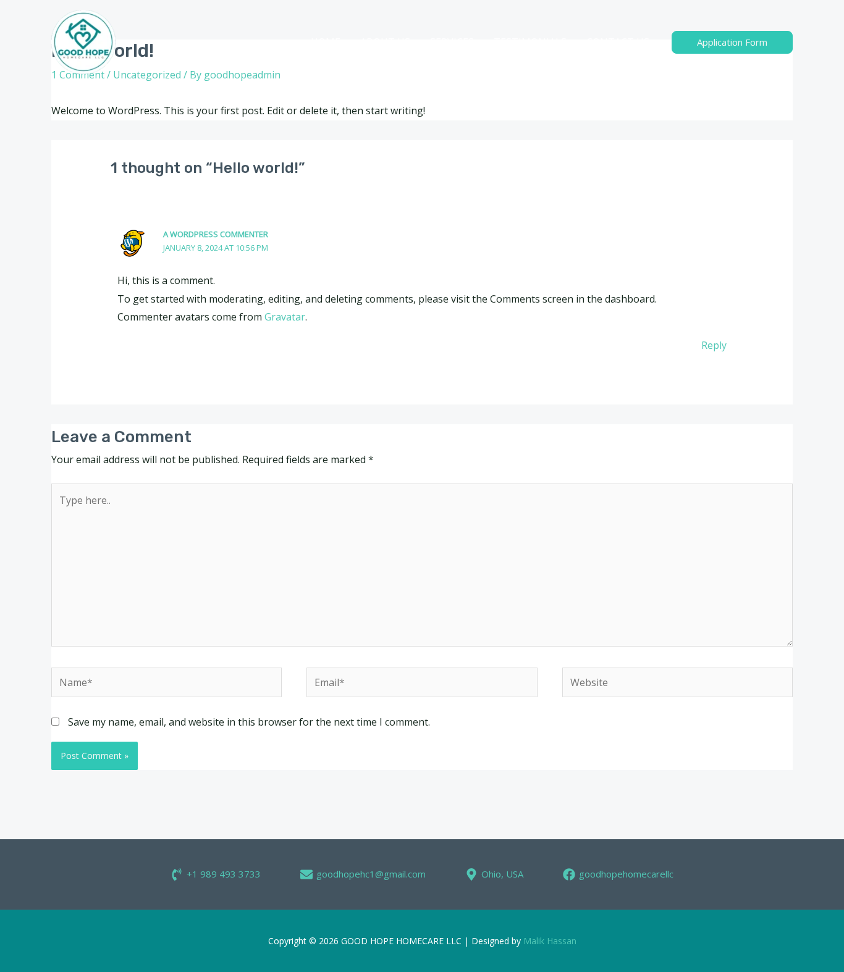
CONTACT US (617, 42)
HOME (325, 42)
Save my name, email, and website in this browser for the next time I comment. (249, 722)
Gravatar (284, 317)
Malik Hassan (549, 941)
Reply (714, 345)
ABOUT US (385, 42)
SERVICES (452, 42)
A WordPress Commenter (215, 234)
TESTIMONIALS (530, 42)
